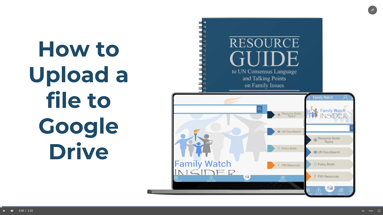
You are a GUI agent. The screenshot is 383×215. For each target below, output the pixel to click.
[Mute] (12, 211)
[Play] (4, 211)
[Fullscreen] (379, 211)
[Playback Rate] (363, 211)
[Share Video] (372, 10)
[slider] (191, 206)
